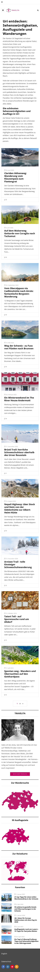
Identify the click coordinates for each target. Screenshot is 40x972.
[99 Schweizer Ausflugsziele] (15, 836)
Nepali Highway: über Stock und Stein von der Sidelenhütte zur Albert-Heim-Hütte (19, 508)
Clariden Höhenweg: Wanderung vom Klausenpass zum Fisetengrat (15, 177)
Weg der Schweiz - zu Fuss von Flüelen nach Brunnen (18, 347)
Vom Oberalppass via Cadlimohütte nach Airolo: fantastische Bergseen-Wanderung (18, 292)
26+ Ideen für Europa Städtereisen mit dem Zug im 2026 (25, 920)
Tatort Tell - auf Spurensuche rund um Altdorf (16, 619)
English (4, 953)
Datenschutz (6, 961)
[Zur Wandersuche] (20, 801)
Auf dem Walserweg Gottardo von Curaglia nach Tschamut (19, 233)
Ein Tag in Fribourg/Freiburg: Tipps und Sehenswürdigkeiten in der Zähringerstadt (26, 941)
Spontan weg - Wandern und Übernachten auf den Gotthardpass (20, 674)
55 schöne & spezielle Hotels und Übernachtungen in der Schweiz (25, 909)
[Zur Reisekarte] (15, 870)
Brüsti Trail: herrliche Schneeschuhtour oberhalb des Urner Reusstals (19, 452)
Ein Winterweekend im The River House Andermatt (19, 399)
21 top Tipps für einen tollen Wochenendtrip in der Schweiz (26, 898)
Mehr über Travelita (20, 774)
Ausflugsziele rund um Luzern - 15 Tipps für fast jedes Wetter (26, 930)
